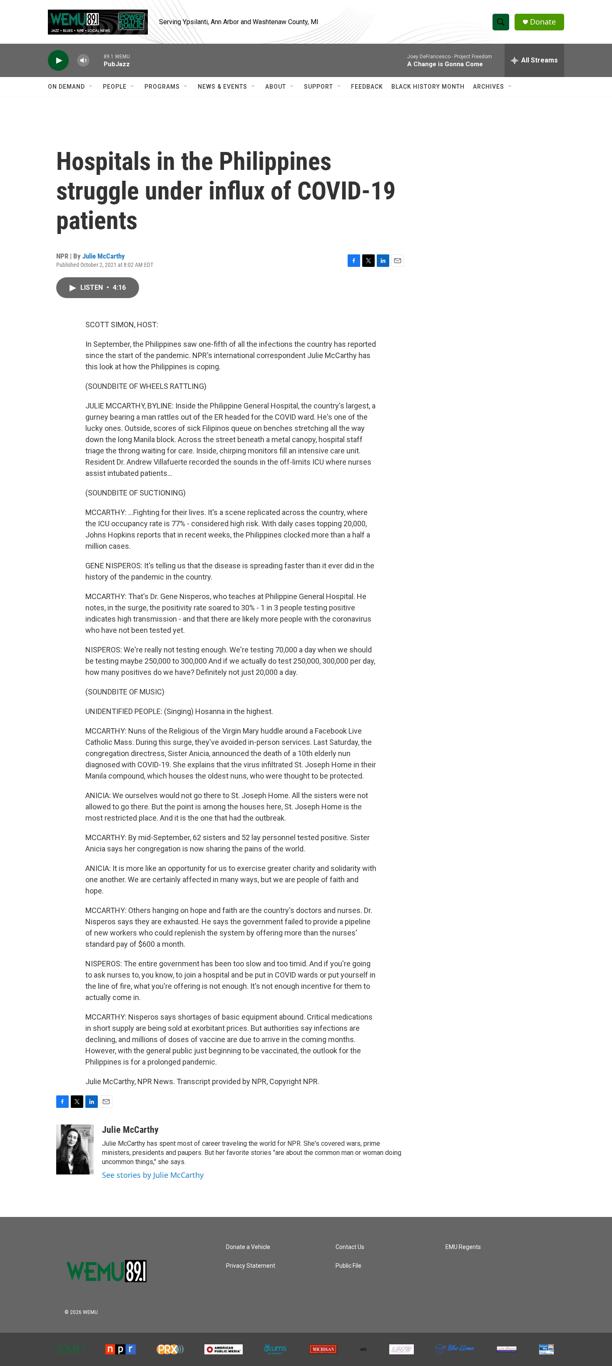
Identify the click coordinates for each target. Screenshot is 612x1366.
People (115, 86)
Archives (488, 86)
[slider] (96, 60)
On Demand (66, 86)
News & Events (222, 86)
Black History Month (428, 86)
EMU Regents (463, 1247)
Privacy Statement (250, 1266)
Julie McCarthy (103, 256)
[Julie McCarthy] (75, 1149)
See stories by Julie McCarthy (153, 1175)
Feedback (367, 86)
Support (318, 86)
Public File (348, 1266)
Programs (162, 86)
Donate (543, 21)
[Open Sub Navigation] (91, 86)
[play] (58, 60)
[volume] (83, 60)
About (275, 86)
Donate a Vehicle (248, 1247)
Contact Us (350, 1247)
